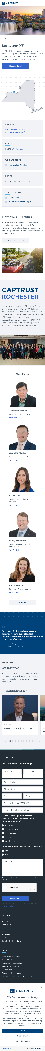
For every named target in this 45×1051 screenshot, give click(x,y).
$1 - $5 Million (11, 829)
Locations (6, 928)
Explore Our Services (15, 240)
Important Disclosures (11, 966)
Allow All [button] (22, 1030)
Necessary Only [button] (22, 1036)
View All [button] (22, 602)
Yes (6, 851)
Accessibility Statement (11, 957)
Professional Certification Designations (17, 976)
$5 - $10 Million (12, 833)
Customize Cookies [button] (23, 1041)
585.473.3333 (18, 149)
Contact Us (6, 925)
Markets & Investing (15, 691)
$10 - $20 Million (12, 837)
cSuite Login (14, 198)
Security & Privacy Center (12, 941)
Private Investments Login (20, 202)
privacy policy (8, 906)
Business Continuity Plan (12, 963)
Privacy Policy (7, 1049)
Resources (6, 934)
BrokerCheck (7, 960)
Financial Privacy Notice (11, 973)
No (6, 854)
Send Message (15, 898)
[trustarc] (38, 1048)
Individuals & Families (18, 165)
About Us (5, 921)
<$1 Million (10, 825)
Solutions (5, 938)
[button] (41, 987)
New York (7, 38)
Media (4, 931)
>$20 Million (10, 841)
